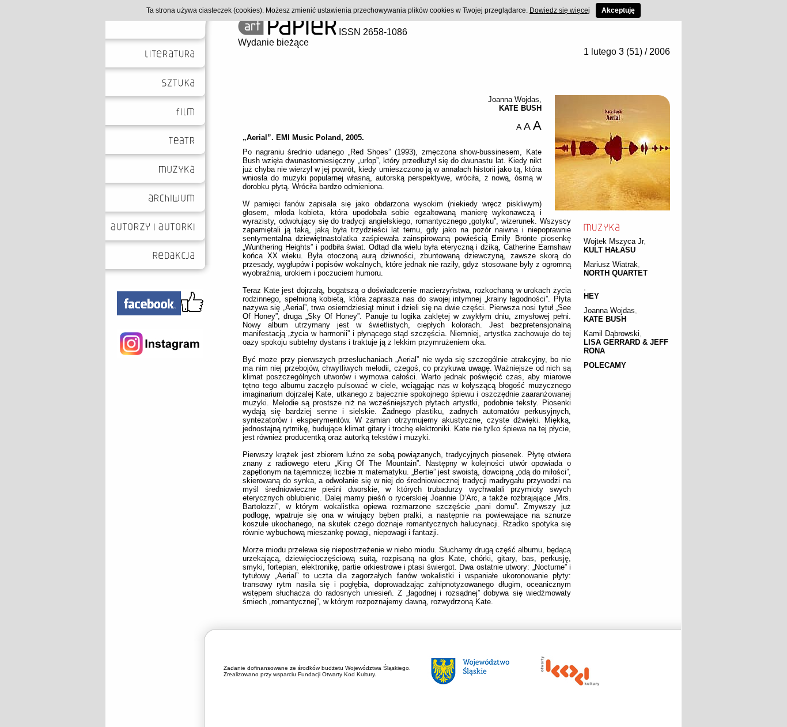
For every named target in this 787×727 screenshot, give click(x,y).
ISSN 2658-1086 (371, 32)
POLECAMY (605, 365)
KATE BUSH (605, 319)
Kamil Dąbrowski (612, 333)
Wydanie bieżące (273, 42)
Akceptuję (618, 10)
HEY (591, 296)
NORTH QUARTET (616, 273)
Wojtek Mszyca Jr (614, 241)
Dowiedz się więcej (559, 10)
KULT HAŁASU (609, 250)
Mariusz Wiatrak (611, 264)
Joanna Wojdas (609, 310)
